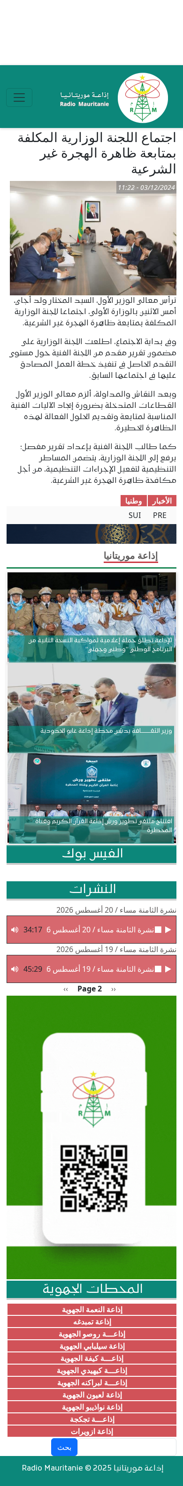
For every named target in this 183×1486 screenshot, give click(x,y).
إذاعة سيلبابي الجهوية (92, 1346)
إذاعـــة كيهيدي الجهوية (92, 1370)
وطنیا (133, 500)
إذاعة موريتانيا (131, 555)
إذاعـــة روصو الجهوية (92, 1333)
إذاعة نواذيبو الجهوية (92, 1407)
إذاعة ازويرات (92, 1431)
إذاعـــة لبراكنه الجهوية (92, 1382)
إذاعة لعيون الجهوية (92, 1394)
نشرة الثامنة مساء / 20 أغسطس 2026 (116, 910)
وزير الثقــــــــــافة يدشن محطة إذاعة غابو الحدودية (106, 731)
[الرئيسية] (111, 97)
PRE (160, 515)
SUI (135, 515)
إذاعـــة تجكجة (92, 1419)
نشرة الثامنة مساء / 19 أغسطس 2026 (116, 949)
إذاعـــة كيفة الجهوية (92, 1358)
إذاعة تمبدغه (92, 1321)
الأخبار (162, 500)
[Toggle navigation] (19, 97)
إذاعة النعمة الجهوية (92, 1309)
